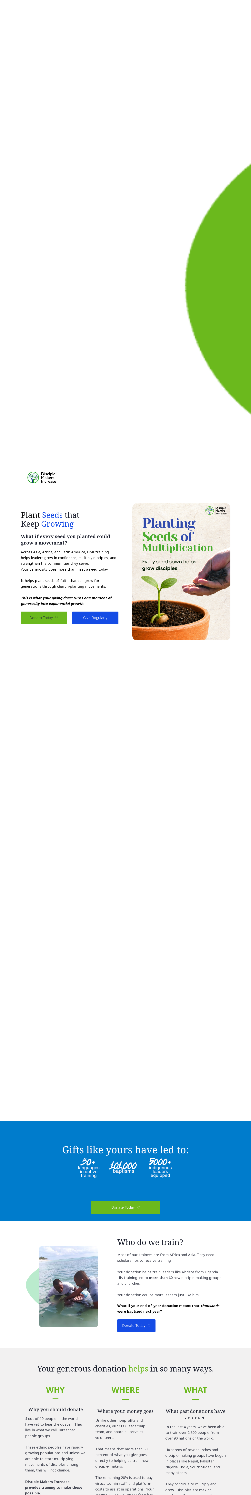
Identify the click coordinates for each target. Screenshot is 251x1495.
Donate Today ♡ (44, 618)
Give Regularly (95, 618)
